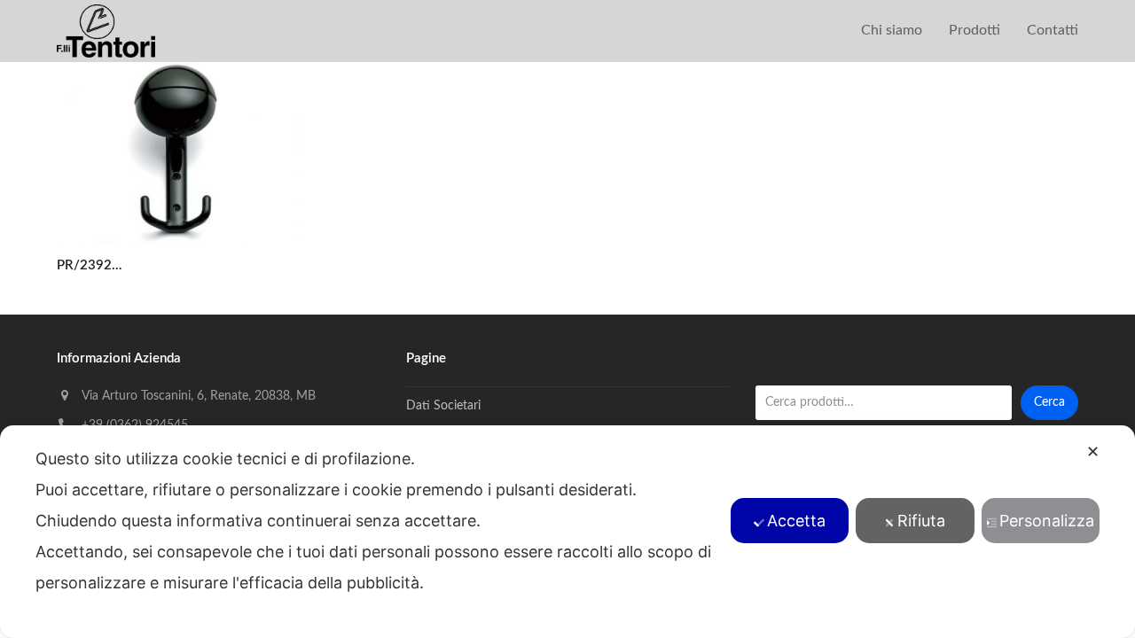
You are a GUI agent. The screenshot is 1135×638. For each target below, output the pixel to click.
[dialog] (567, 531)
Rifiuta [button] (921, 520)
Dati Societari (443, 406)
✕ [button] (1093, 451)
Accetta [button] (796, 520)
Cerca (1049, 402)
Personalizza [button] (1046, 520)
